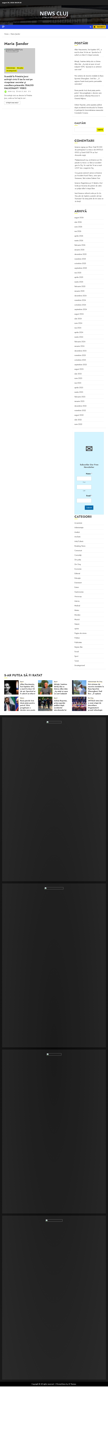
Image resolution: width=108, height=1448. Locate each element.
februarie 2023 (79, 397)
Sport (76, 656)
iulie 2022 (78, 420)
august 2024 (79, 314)
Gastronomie (79, 592)
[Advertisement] (54, 1402)
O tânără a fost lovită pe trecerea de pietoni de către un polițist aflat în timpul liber (88, 186)
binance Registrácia (82, 183)
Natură (76, 624)
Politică (77, 638)
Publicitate (78, 642)
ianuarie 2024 (79, 346)
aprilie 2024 (78, 332)
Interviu (77, 601)
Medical (77, 605)
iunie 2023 (78, 378)
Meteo (76, 610)
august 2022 (79, 415)
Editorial (77, 573)
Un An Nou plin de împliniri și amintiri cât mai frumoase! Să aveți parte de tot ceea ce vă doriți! (89, 197)
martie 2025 (78, 282)
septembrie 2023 (80, 364)
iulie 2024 (78, 318)
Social (76, 651)
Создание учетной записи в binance (88, 173)
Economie (77, 569)
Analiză (77, 532)
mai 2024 (77, 328)
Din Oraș (77, 564)
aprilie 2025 (78, 277)
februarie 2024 (79, 341)
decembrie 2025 (80, 254)
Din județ (20, 68)
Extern (76, 587)
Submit (89, 507)
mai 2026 (77, 231)
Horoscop (78, 596)
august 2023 (79, 369)
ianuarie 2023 (79, 401)
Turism (76, 661)
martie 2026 (78, 240)
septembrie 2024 (80, 309)
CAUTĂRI (80, 123)
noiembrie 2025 (80, 259)
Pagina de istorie (80, 633)
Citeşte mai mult (12, 103)
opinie (76, 628)
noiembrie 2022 (80, 410)
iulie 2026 (78, 222)
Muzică (77, 619)
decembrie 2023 (80, 351)
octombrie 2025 (80, 263)
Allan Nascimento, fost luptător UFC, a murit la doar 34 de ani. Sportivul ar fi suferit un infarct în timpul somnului (88, 52)
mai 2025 (77, 272)
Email (89, 496)
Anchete (77, 537)
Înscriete (101, 27)
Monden (77, 615)
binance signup (80, 147)
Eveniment (78, 582)
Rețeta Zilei (78, 647)
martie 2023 (78, 392)
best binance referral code (84, 193)
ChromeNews (61, 1384)
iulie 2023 (78, 374)
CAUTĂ (100, 130)
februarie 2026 (79, 245)
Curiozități (77, 555)
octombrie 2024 (80, 305)
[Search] (90, 27)
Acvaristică (78, 523)
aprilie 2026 (78, 236)
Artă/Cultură (78, 541)
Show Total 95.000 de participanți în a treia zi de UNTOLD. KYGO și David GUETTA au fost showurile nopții (89, 151)
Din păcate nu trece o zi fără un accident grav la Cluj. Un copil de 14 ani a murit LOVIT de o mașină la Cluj (88, 164)
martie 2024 (78, 337)
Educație (77, 578)
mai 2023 (77, 383)
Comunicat (78, 550)
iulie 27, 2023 (22, 91)
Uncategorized (11, 71)
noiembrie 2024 (80, 300)
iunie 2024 (78, 323)
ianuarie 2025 (79, 291)
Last (84, 491)
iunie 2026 (78, 227)
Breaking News (79, 546)
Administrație (11, 68)
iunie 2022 (78, 424)
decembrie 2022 (80, 406)
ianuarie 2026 (79, 250)
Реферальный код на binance (86, 160)
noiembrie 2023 (80, 355)
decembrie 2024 (80, 295)
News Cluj (54, 13)
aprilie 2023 (78, 387)
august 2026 (79, 217)
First (84, 482)
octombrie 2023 (80, 360)
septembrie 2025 (80, 268)
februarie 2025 (79, 286)
